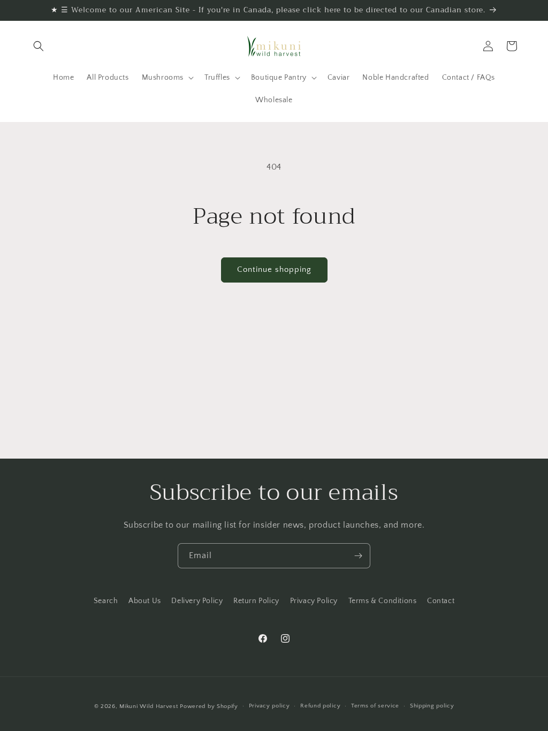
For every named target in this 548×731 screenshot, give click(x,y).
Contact (440, 601)
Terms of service (375, 706)
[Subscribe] (358, 555)
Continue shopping (274, 269)
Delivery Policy (197, 601)
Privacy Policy (314, 601)
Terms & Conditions (382, 601)
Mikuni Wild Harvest (148, 706)
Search (106, 601)
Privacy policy (269, 706)
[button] (38, 46)
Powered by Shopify (209, 706)
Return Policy (256, 601)
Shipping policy (432, 706)
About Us (144, 601)
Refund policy (320, 706)
